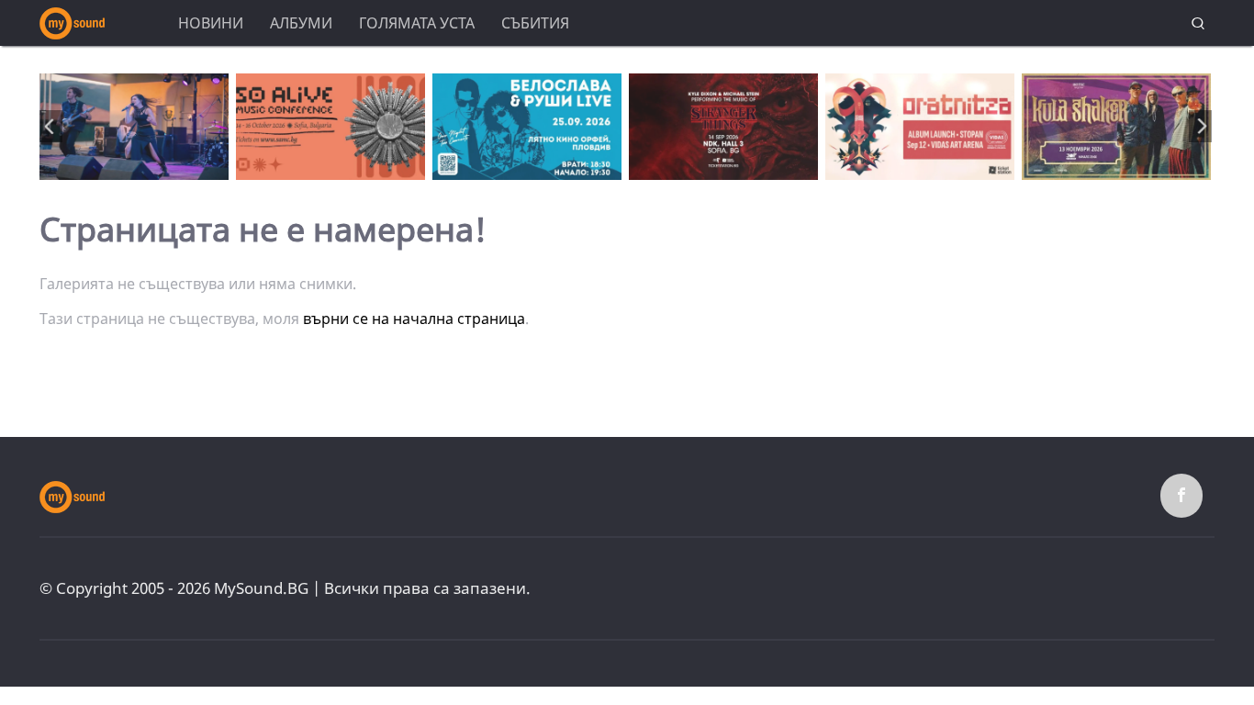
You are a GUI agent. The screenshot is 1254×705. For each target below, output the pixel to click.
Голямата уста (417, 23)
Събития (535, 23)
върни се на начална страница (414, 318)
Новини (210, 23)
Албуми (301, 23)
